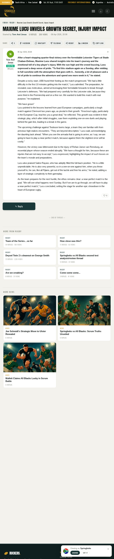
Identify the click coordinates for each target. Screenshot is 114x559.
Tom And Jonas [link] (19, 34)
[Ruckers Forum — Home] (9, 11)
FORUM (5, 22)
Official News (66, 557)
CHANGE (75, 553)
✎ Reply (19, 206)
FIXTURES (6, 2)
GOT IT (85, 553)
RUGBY (12, 22)
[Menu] (93, 11)
